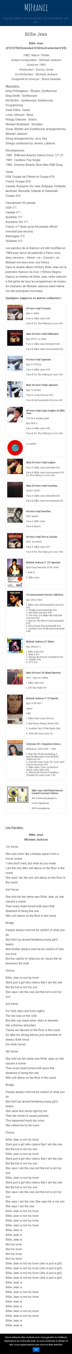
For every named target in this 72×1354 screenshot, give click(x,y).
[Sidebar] (3, 22)
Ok (36, 1350)
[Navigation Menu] (68, 22)
